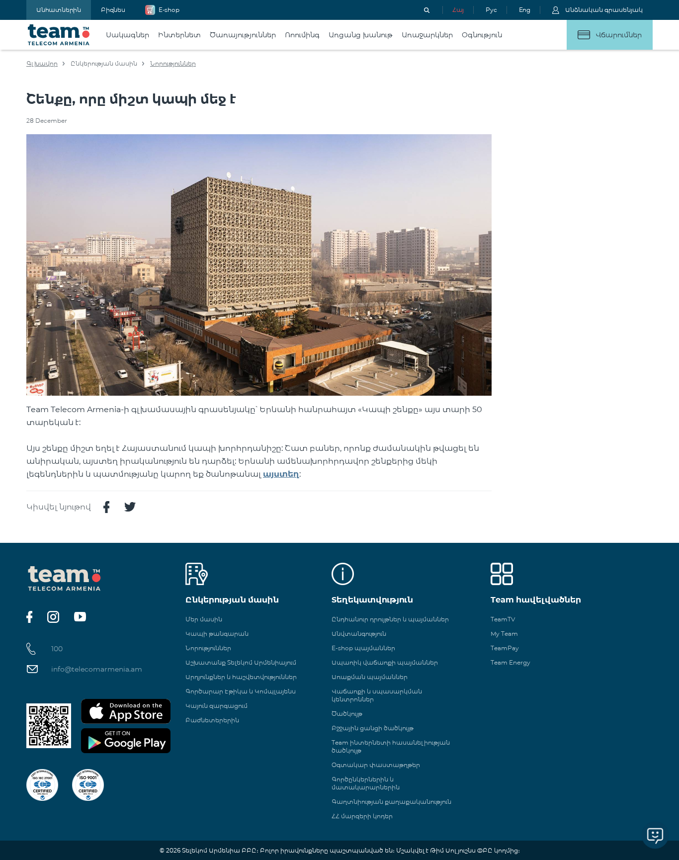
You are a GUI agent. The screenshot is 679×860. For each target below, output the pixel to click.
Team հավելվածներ (536, 599)
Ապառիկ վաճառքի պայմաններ (385, 662)
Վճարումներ (618, 34)
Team (58, 34)
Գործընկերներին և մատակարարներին (366, 783)
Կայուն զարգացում (216, 705)
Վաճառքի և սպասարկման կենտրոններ (377, 695)
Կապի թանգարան (217, 633)
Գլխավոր (42, 63)
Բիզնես (113, 9)
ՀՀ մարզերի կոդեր (362, 816)
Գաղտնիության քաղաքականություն (391, 801)
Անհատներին (58, 9)
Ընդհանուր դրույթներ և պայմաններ (390, 619)
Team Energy (510, 662)
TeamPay (505, 648)
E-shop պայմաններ (363, 648)
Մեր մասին (203, 619)
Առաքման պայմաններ (370, 677)
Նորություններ (173, 63)
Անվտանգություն (359, 633)
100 (57, 648)
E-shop (169, 9)
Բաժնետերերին (212, 720)
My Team (504, 633)
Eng (524, 9)
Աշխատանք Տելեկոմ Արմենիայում (240, 662)
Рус (491, 9)
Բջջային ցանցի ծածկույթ (373, 728)
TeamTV (503, 619)
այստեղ (281, 474)
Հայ (458, 9)
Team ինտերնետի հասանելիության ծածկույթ (391, 746)
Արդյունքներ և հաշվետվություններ (241, 677)
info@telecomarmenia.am (96, 669)
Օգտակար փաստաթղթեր (376, 765)
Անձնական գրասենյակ (604, 9)
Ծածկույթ (347, 713)
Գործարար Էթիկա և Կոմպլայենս (240, 691)
